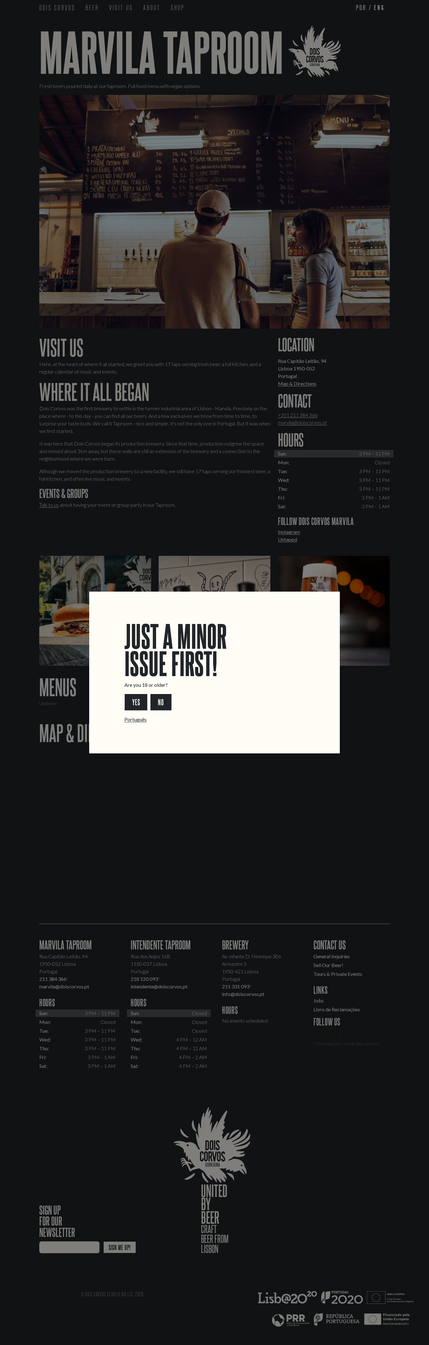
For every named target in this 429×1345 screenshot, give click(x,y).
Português (135, 719)
